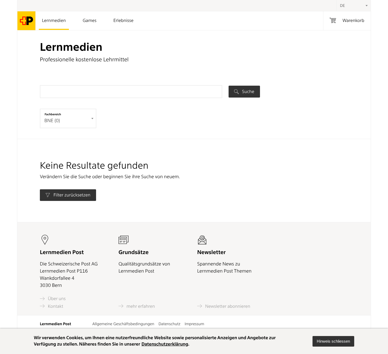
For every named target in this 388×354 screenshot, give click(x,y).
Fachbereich (53, 114)
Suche (247, 91)
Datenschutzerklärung (164, 344)
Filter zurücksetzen (71, 195)
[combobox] (353, 5)
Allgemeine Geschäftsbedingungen (123, 323)
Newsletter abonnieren (227, 306)
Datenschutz (169, 323)
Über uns (56, 298)
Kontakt (55, 306)
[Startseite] (26, 20)
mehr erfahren (140, 306)
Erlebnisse (123, 20)
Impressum (194, 323)
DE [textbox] (342, 5)
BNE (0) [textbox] (52, 120)
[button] (333, 341)
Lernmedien (54, 20)
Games (89, 20)
